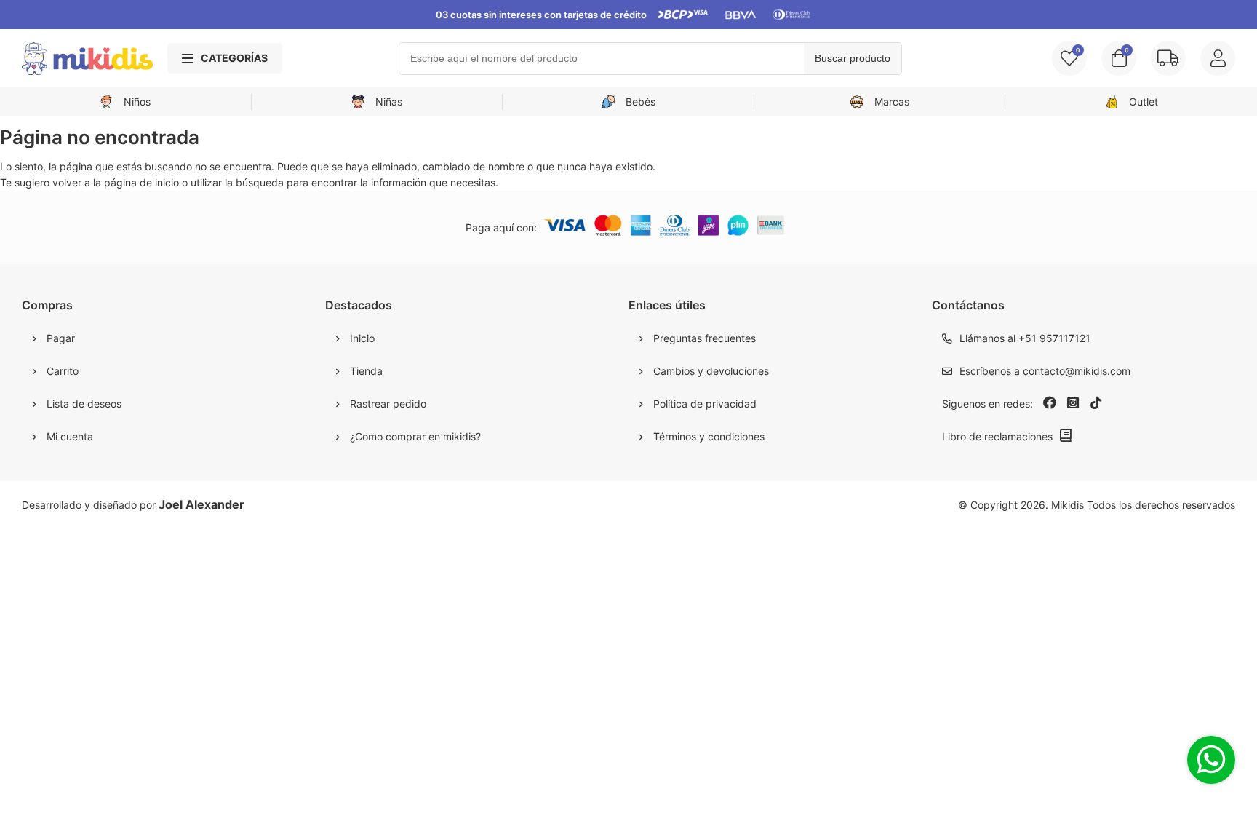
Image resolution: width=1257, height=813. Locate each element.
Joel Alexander (201, 504)
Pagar (61, 338)
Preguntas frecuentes (704, 338)
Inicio (362, 338)
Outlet (1143, 101)
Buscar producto (852, 58)
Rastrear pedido (388, 403)
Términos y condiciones (709, 436)
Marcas (891, 101)
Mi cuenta (70, 436)
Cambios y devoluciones (711, 371)
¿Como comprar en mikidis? (415, 436)
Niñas (388, 101)
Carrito (63, 371)
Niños (137, 101)
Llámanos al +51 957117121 (1024, 338)
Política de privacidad (705, 403)
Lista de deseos (84, 403)
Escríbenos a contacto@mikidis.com (1044, 371)
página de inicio (141, 182)
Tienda (366, 371)
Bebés (640, 101)
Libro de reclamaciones (997, 436)
